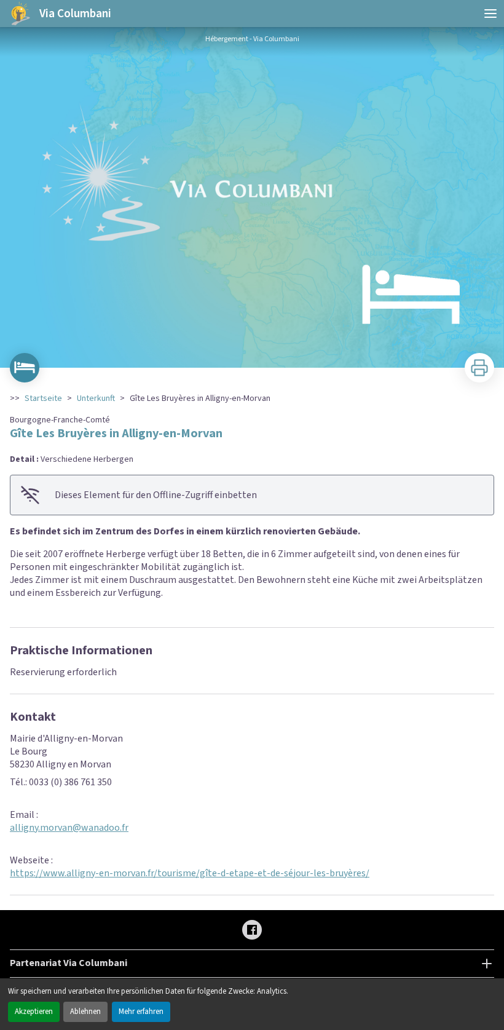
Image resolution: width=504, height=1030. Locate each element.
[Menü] (490, 13)
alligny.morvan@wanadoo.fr (69, 827)
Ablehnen (85, 1011)
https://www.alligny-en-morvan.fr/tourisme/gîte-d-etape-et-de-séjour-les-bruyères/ (189, 873)
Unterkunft (96, 398)
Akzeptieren (34, 1011)
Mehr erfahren (141, 1011)
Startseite (43, 398)
